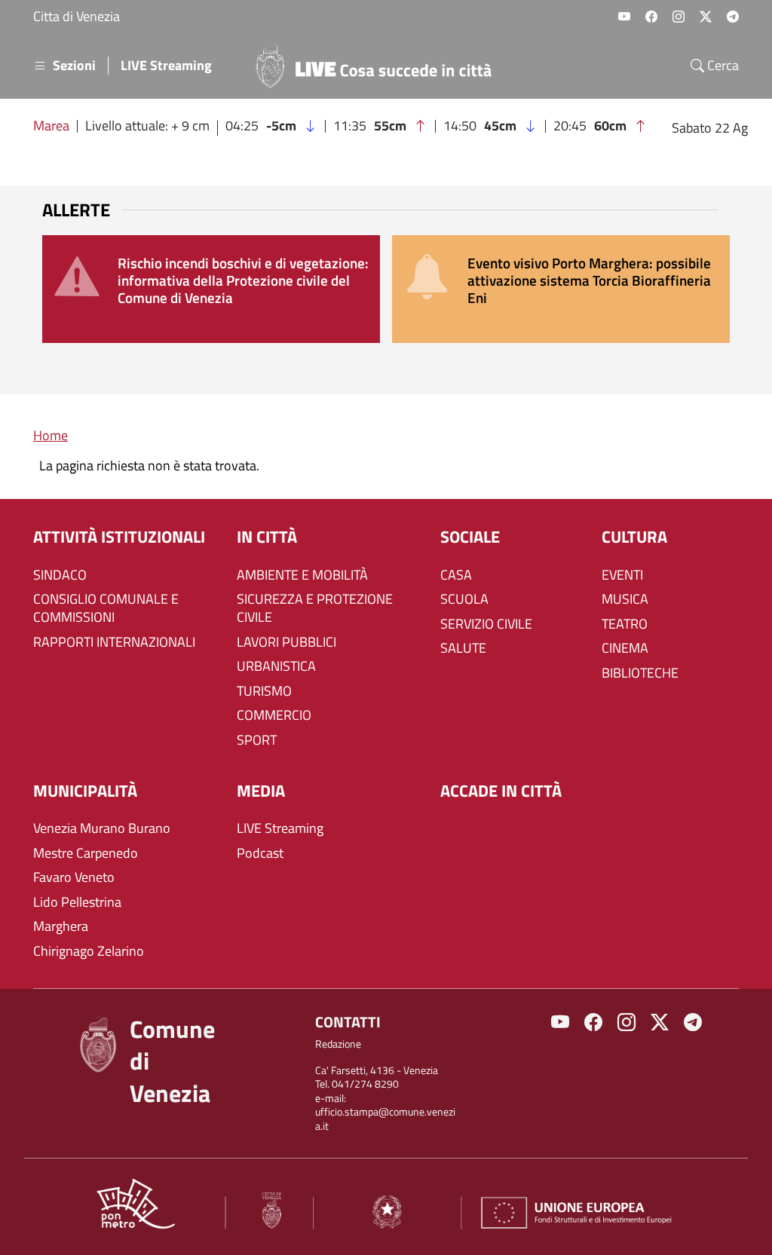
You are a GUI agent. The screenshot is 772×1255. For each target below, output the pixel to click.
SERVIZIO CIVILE (486, 624)
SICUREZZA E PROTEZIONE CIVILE (315, 608)
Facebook (651, 17)
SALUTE (463, 648)
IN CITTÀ (267, 537)
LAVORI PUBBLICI (286, 642)
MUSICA (625, 599)
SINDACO (60, 575)
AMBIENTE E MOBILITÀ (302, 575)
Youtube (624, 17)
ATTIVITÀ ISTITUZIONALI (119, 537)
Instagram (678, 17)
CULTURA (634, 537)
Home (50, 435)
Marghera (60, 926)
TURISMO (264, 691)
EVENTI (622, 575)
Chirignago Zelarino (88, 951)
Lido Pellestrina (77, 902)
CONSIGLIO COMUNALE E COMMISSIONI (106, 608)
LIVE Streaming (166, 66)
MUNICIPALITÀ (85, 791)
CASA (456, 575)
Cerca (721, 66)
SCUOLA (464, 599)
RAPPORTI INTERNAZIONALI (114, 642)
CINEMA (625, 648)
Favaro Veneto (74, 877)
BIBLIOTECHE (640, 673)
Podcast (260, 853)
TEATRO (625, 624)
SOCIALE (470, 537)
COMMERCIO (274, 715)
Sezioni (74, 66)
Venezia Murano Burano (101, 828)
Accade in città (501, 791)
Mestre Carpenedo (85, 853)
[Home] (380, 65)
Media (261, 791)
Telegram (733, 17)
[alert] (211, 289)
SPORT (257, 740)
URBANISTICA (276, 666)
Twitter (706, 17)
